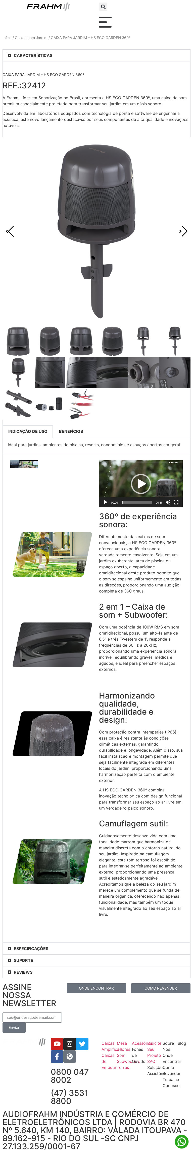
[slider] (137, 502)
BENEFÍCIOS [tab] (71, 431)
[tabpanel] (96, 446)
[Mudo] (168, 502)
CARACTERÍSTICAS (33, 55)
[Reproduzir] (105, 502)
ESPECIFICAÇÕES (31, 948)
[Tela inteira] (176, 502)
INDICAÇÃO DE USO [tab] (27, 431)
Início (7, 38)
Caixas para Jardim (31, 38)
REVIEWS (23, 972)
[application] (141, 483)
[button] (103, 7)
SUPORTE (23, 960)
